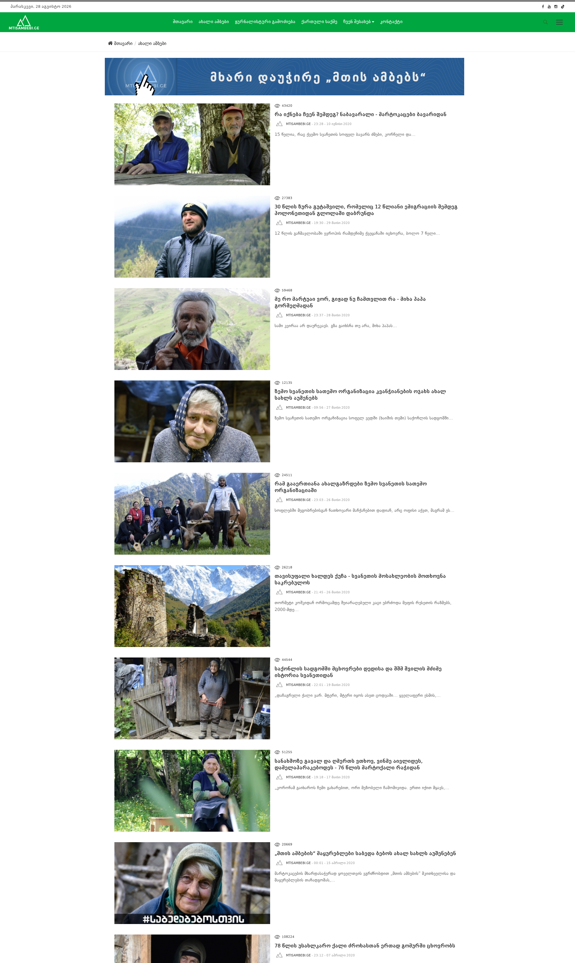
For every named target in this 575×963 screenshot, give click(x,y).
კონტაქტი (391, 21)
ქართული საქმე (319, 21)
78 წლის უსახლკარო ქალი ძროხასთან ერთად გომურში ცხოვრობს (365, 946)
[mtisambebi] (284, 75)
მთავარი (183, 21)
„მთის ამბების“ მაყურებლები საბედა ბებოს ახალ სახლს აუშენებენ (365, 853)
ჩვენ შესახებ (357, 21)
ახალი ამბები (214, 21)
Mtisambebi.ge (298, 124)
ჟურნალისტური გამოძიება (265, 21)
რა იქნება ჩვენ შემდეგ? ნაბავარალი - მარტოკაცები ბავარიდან (361, 114)
